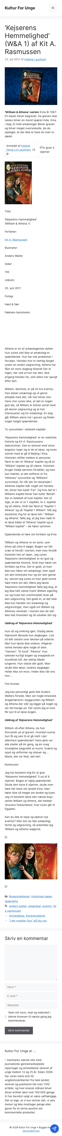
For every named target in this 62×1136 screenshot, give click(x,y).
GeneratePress (31, 1130)
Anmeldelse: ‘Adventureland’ (27, 915)
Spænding (11, 901)
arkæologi (34, 906)
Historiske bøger (41, 896)
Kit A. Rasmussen (16, 239)
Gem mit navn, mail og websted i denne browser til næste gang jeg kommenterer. (29, 1016)
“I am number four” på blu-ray (28, 920)
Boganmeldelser (19, 896)
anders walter (18, 906)
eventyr (47, 906)
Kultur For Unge (20, 8)
